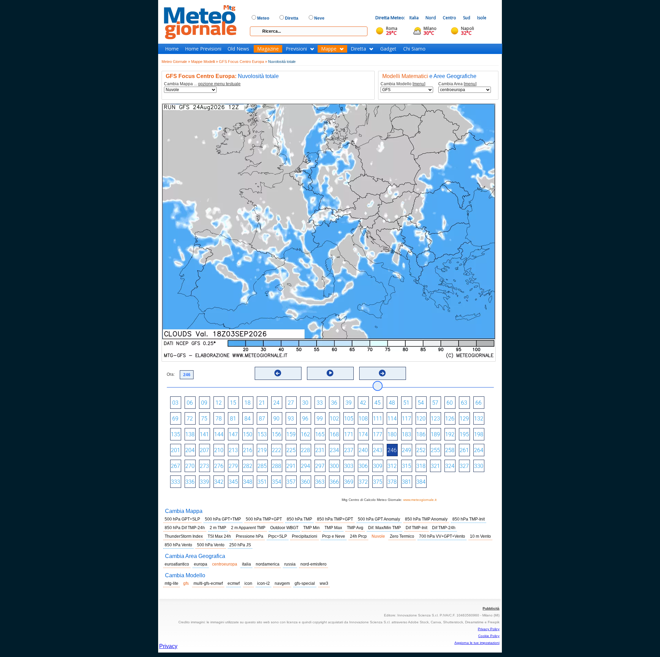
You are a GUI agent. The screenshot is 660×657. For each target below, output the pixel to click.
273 (204, 466)
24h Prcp (358, 536)
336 (190, 482)
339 (204, 482)
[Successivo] (382, 373)
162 (305, 434)
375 (377, 482)
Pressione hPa (249, 536)
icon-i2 (263, 583)
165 (319, 434)
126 (449, 418)
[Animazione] (330, 373)
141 (204, 434)
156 (276, 434)
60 (450, 402)
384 (421, 482)
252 (421, 450)
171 (348, 434)
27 (291, 402)
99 (320, 418)
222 (276, 450)
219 (262, 450)
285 (262, 466)
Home (172, 48)
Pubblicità (491, 608)
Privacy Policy (488, 629)
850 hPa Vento (178, 545)
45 (377, 402)
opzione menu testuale (219, 83)
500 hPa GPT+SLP (182, 519)
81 (233, 418)
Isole (481, 18)
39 (348, 402)
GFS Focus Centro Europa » (243, 61)
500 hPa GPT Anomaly (379, 519)
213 (233, 450)
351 (262, 482)
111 (377, 418)
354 (276, 482)
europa (200, 564)
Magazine (268, 48)
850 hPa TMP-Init (468, 519)
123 (435, 418)
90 (276, 418)
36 (334, 402)
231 (319, 450)
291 (291, 466)
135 (175, 434)
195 (464, 434)
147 (233, 434)
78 (219, 418)
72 (190, 418)
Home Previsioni (203, 48)
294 (305, 466)
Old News (238, 48)
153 (262, 434)
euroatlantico (177, 564)
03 (175, 402)
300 (334, 466)
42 (363, 402)
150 (247, 434)
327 (464, 466)
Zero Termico (402, 536)
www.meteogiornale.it (420, 500)
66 (478, 402)
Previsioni (296, 48)
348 (247, 482)
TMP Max (333, 527)
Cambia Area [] (457, 84)
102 (334, 418)
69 (175, 418)
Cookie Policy (488, 636)
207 (204, 450)
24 (276, 402)
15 (233, 402)
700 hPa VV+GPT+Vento (442, 536)
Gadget (388, 48)
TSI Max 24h (219, 536)
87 (262, 418)
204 (190, 450)
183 (406, 434)
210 (218, 450)
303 (348, 466)
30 (305, 402)
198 (478, 434)
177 (377, 434)
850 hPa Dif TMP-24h (185, 527)
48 (392, 402)
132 (478, 418)
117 (406, 418)
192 (449, 434)
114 (392, 418)
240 (363, 450)
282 (247, 466)
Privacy (168, 646)
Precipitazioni (304, 536)
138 (190, 434)
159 (291, 434)
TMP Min (311, 527)
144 (218, 434)
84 (247, 418)
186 (421, 434)
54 (421, 402)
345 (233, 482)
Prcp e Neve (333, 536)
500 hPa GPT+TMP (223, 519)
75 (204, 418)
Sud (466, 18)
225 (291, 450)
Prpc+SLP (277, 536)
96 (305, 418)
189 (435, 434)
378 (392, 482)
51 (406, 402)
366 (334, 482)
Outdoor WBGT (284, 527)
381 (406, 482)
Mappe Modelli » (204, 61)
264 (478, 450)
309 (377, 466)
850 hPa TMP (299, 519)
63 (464, 402)
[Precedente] (277, 373)
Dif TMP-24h (443, 527)
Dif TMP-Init (416, 527)
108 (363, 418)
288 (276, 466)
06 (190, 402)
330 (478, 466)
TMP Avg (355, 527)
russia (290, 564)
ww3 (324, 583)
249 (406, 450)
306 (363, 466)
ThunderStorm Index (184, 536)
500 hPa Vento (210, 545)
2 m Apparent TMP (248, 527)
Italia (414, 18)
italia (246, 564)
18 (247, 402)
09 (204, 402)
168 (334, 434)
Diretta (358, 48)
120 (421, 418)
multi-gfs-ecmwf (208, 583)
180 (392, 434)
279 (233, 466)
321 (435, 466)
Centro (449, 18)
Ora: (171, 374)
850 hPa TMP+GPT (335, 519)
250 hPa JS (240, 545)
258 (449, 450)
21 (262, 402)
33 (320, 402)
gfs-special (305, 583)
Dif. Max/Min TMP (384, 527)
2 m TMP (218, 527)
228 (305, 450)
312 (392, 466)
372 (363, 482)
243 (377, 450)
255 (435, 450)
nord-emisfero (313, 564)
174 (363, 434)
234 (334, 450)
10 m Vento (480, 536)
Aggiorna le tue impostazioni (476, 643)
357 (291, 482)
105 (348, 418)
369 (348, 482)
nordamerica (267, 564)
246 (392, 450)
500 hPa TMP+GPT (264, 519)
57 (435, 402)
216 (247, 450)
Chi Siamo (414, 48)
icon (248, 583)
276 (218, 466)
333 (175, 482)
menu (419, 83)
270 (190, 466)
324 (449, 466)
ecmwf (234, 583)
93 (291, 418)
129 (464, 418)
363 (319, 482)
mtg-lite (171, 583)
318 (421, 466)
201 (175, 450)
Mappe (329, 48)
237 (348, 450)
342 (218, 482)
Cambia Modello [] (403, 84)
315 (406, 466)
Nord (431, 18)
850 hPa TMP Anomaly (426, 519)
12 (219, 402)
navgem (282, 583)
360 (305, 482)
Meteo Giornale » (176, 61)
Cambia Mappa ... (202, 84)
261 (464, 450)
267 (175, 466)
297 (319, 466)
